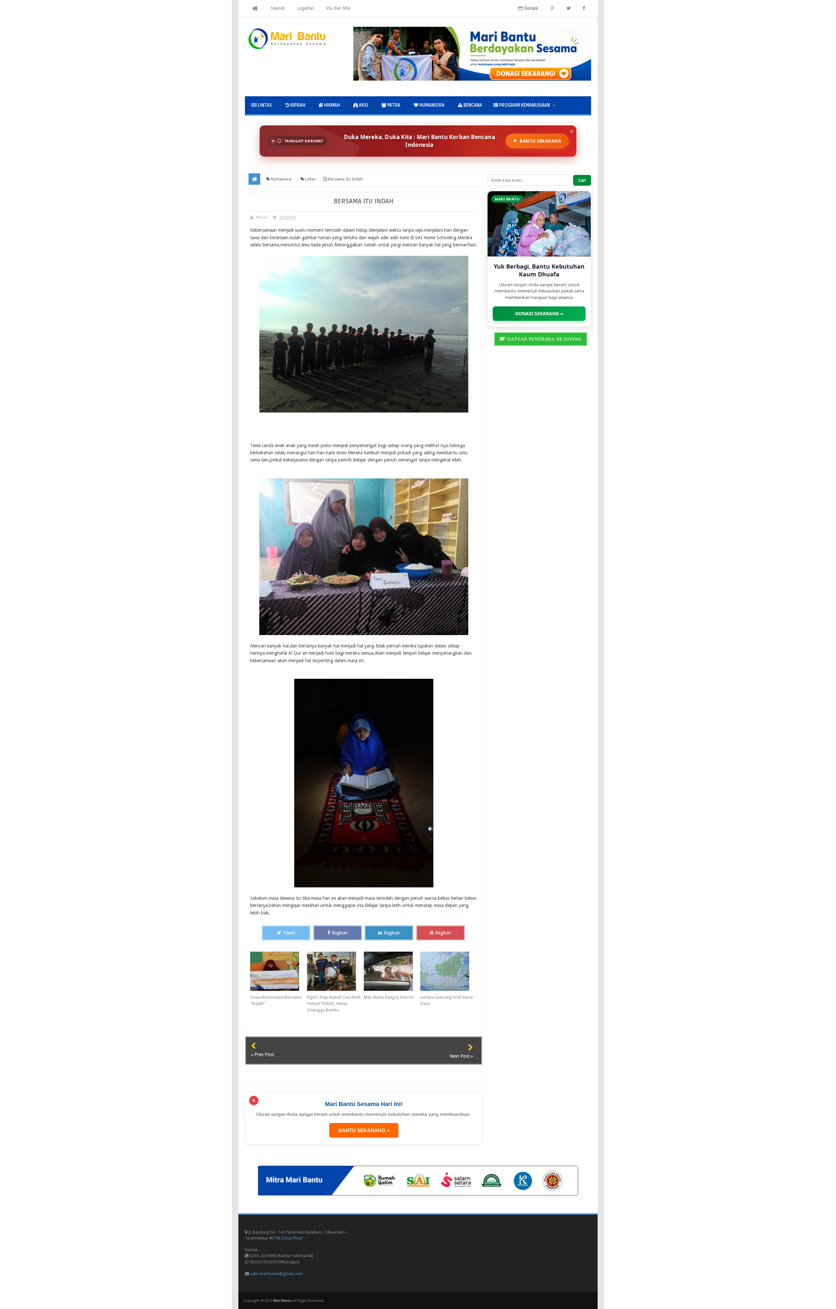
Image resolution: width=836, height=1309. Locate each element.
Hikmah (331, 105)
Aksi (363, 105)
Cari (582, 180)
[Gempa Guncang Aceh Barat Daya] (448, 971)
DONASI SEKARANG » (539, 313)
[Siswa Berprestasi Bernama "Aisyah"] (278, 971)
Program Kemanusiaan (524, 105)
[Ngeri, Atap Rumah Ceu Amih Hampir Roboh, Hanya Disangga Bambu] (335, 971)
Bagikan (340, 932)
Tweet (289, 932)
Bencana (472, 105)
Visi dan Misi (338, 8)
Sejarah (277, 8)
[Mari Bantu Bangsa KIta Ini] (392, 971)
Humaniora (431, 105)
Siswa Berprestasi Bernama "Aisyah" (275, 1000)
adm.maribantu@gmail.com (276, 1273)
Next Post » (461, 1056)
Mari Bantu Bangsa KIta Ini (388, 997)
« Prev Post (262, 1054)
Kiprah (297, 105)
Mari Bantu (282, 1301)
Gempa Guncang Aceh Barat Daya (446, 1000)
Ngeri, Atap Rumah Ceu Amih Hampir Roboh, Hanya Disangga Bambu (334, 1003)
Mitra (393, 105)
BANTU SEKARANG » (363, 1130)
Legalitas (305, 8)
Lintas (264, 105)
